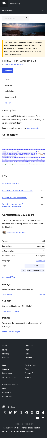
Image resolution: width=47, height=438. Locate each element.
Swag (28, 377)
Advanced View (9, 277)
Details (7, 79)
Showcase (29, 346)
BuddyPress (8, 396)
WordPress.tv (9, 377)
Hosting (5, 354)
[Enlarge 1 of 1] (41, 141)
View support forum (10, 311)
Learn (4, 365)
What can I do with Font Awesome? (17, 191)
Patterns (28, 358)
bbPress (7, 393)
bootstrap (28, 266)
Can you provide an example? (14, 198)
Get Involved (30, 365)
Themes (28, 350)
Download (8, 71)
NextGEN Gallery (38, 270)
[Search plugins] (26, 18)
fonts (23, 270)
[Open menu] (43, 3)
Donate (29, 373)
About (4, 346)
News (4, 350)
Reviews (8, 85)
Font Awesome (39, 266)
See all (42, 294)
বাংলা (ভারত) (12, 407)
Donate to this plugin (11, 332)
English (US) (40, 261)
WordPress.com (10, 384)
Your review (7, 294)
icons (29, 270)
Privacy (5, 358)
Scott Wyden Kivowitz (14, 64)
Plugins (27, 354)
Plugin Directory (8, 10)
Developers (7, 373)
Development (10, 97)
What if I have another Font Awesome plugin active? (14, 205)
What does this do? (10, 183)
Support (8, 103)
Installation (9, 91)
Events (27, 369)
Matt (5, 389)
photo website (33, 128)
